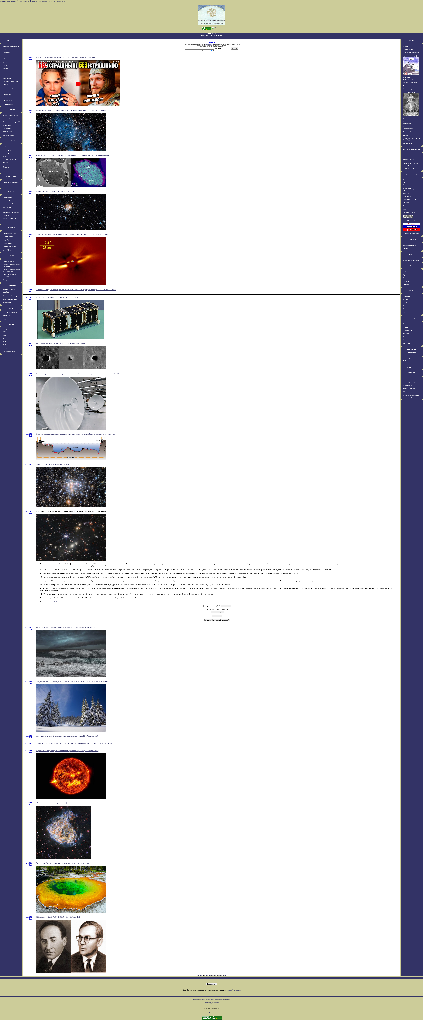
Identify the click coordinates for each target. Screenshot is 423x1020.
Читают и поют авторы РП (411, 260)
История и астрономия (410, 82)
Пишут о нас (407, 309)
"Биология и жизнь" (409, 168)
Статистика (221, 999)
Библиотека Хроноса (409, 245)
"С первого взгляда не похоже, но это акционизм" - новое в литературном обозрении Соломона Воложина (76, 290)
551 (198, 975)
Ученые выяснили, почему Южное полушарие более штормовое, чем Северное (66, 627)
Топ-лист (52, 1)
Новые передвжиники (9, 150)
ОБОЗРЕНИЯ (11, 110)
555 (210, 975)
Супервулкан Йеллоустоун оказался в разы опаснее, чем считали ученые (63, 863)
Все (404, 379)
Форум (5, 319)
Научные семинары (409, 143)
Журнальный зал (8, 104)
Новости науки (407, 385)
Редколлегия (406, 296)
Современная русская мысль (11, 182)
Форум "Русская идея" (9, 240)
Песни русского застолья (410, 278)
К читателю (6, 52)
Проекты (405, 327)
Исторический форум (9, 246)
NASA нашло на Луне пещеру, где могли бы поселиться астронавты (61, 343)
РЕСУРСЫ (411, 318)
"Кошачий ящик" (8, 128)
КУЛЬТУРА (11, 141)
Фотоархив (6, 348)
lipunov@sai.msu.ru (234, 990)
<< (195, 975)
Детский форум (7, 250)
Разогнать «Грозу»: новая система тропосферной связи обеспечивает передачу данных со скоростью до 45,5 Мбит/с (79, 374)
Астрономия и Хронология (11, 212)
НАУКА (411, 40)
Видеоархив (6, 171)
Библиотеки (406, 343)
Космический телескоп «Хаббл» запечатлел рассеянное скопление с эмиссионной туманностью (72, 110)
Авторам (405, 299)
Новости (33, 1)
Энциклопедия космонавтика (407, 122)
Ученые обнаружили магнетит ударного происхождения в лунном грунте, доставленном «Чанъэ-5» (73, 155)
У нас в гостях (7, 94)
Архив (212, 999)
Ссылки (216, 999)
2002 (4, 335)
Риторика (5, 162)
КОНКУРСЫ (11, 286)
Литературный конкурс (10, 296)
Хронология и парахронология (8, 208)
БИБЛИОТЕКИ (411, 239)
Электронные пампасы (10, 312)
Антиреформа (407, 185)
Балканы (5, 68)
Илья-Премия (7, 302)
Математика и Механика (410, 199)
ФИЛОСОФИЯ (11, 177)
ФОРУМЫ (11, 228)
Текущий (5, 329)
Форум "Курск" (7, 243)
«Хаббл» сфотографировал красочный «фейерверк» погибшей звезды (62, 803)
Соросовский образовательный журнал (411, 189)
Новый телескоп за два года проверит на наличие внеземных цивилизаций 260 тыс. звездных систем (74, 743)
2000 (4, 341)
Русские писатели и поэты (411, 337)
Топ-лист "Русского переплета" (409, 359)
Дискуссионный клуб (9, 233)
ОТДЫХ (411, 266)
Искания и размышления (10, 81)
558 (219, 975)
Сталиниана (6, 222)
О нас (19, 1)
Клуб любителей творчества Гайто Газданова (11, 270)
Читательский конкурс (10, 299)
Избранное (406, 340)
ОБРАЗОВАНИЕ (411, 174)
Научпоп (405, 248)
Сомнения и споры (8, 88)
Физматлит (406, 135)
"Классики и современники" (11, 115)
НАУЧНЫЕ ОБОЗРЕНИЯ (411, 149)
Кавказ (5, 65)
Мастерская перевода (9, 280)
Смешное (406, 284)
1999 (4, 345)
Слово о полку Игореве (10, 204)
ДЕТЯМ (11, 308)
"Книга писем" (7, 125)
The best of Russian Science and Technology (411, 396)
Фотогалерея (6, 153)
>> (228, 975)
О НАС (411, 290)
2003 (4, 332)
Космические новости (409, 119)
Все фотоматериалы (9, 351)
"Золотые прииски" (8, 131)
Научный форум (8, 236)
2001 (4, 338)
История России (8, 197)
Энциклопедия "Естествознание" (408, 127)
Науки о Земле (407, 196)
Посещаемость (407, 330)
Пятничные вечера (8, 261)
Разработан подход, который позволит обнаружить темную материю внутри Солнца (67, 751)
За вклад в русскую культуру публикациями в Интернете (11, 290)
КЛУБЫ (11, 255)
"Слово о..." (6, 119)
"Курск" (5, 62)
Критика (5, 84)
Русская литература (409, 212)
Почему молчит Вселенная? (411, 52)
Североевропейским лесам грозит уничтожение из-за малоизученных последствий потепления (72, 682)
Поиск (405, 324)
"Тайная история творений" (11, 122)
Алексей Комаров (214, 1009)
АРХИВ (11, 325)
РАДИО (411, 254)
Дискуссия (61, 1)
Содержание (11, 1)
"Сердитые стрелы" (9, 135)
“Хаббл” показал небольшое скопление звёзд (53, 464)
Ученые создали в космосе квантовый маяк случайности (57, 297)
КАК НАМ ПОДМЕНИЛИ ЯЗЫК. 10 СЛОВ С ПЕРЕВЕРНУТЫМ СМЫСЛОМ (66, 57)
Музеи (405, 271)
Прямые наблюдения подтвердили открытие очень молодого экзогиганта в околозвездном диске (72, 234)
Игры (404, 275)
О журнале (406, 302)
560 (225, 975)
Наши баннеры (407, 367)
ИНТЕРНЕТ (412, 353)
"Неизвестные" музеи (9, 159)
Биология (406, 193)
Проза (4, 72)
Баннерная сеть (407, 363)
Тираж (405, 312)
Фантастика (6, 315)
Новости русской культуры (11, 46)
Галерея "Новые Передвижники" (211, 1002)
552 (201, 975)
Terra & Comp (55, 602)
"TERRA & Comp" (408, 160)
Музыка (5, 156)
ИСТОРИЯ (11, 192)
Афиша (5, 49)
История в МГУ (7, 201)
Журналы (406, 333)
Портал (3, 1)
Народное (406, 281)
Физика (405, 206)
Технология (406, 202)
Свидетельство (208, 44)
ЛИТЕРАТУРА (11, 40)
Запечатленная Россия (9, 218)
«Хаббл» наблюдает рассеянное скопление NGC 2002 (56, 191)
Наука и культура (408, 89)
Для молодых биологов (411, 233)
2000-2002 (411, 92)
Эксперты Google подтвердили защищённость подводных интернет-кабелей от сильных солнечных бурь (75, 434)
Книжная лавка (7, 100)
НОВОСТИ (411, 373)
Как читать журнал (409, 306)
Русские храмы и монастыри (8, 166)
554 (207, 975)
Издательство (7, 97)
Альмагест (6, 215)
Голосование (43, 1)
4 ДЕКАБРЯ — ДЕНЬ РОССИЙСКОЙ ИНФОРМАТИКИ (58, 917)
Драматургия (7, 78)
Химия (405, 209)
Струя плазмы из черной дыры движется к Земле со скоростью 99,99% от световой (67, 736)
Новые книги (6, 91)
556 (213, 975)
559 (222, 975)
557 (216, 975)
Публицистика (7, 59)
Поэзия (5, 75)
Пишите (26, 1)
